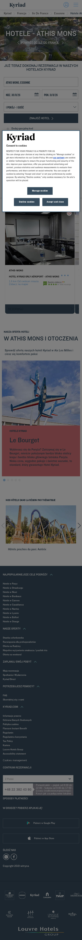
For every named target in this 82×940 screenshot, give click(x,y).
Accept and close (55, 202)
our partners (58, 157)
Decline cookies (27, 202)
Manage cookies (40, 191)
